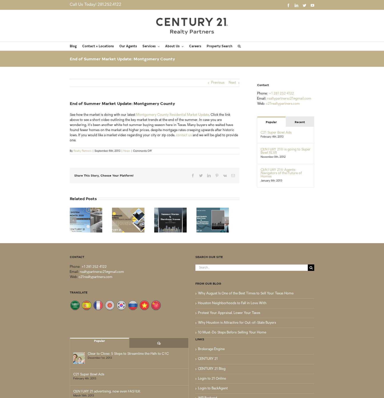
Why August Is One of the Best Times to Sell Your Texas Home (246, 293)
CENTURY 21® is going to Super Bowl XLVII (285, 151)
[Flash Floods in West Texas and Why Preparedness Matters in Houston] (212, 220)
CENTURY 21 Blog (212, 369)
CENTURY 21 (208, 359)
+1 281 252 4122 (281, 93)
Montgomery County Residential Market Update (172, 115)
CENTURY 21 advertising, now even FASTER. (107, 391)
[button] (239, 46)
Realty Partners (83, 151)
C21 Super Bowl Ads (276, 132)
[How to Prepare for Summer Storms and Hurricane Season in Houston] (170, 220)
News (126, 151)
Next (232, 83)
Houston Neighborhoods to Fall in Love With (232, 303)
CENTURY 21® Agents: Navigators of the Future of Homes (281, 173)
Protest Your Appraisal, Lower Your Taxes (229, 313)
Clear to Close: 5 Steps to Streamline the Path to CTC (128, 354)
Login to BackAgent (213, 388)
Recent (300, 122)
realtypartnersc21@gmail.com (289, 98)
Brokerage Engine (211, 349)
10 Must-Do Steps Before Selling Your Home (232, 332)
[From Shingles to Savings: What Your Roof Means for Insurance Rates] (128, 220)
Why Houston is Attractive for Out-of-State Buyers (237, 323)
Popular (271, 122)
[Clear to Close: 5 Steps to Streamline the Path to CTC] (79, 358)
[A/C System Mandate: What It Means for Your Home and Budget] (86, 220)
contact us (184, 135)
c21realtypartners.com (283, 104)
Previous (217, 83)
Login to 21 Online (212, 378)
